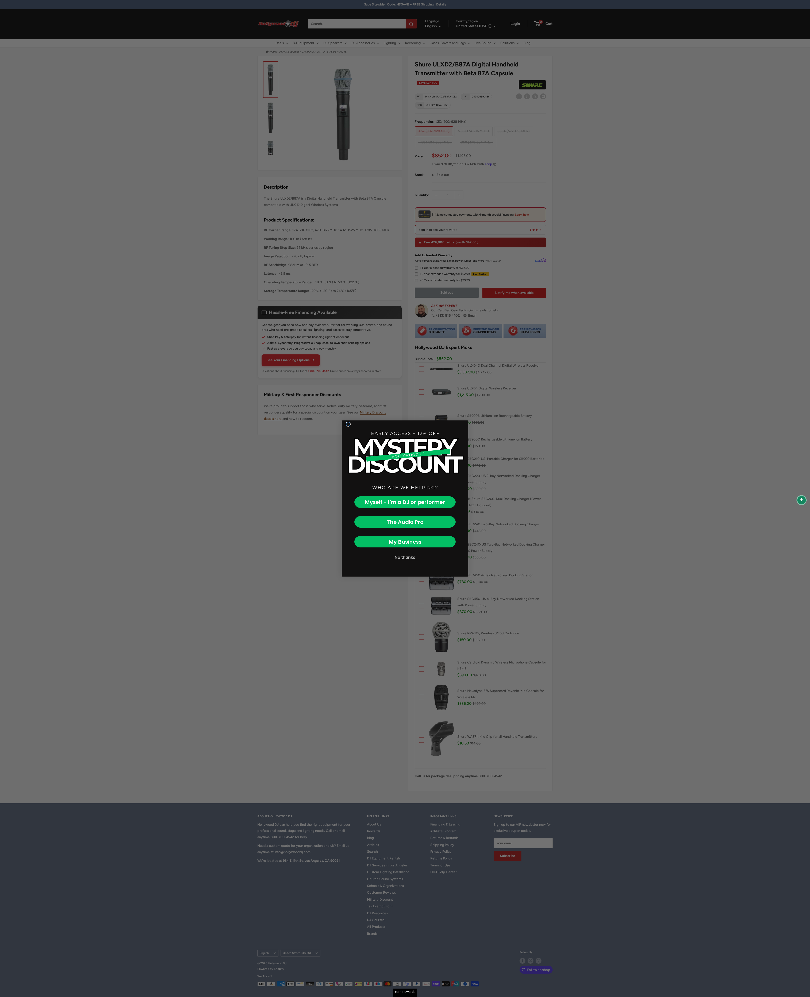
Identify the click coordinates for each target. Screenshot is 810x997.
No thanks (405, 557)
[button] (801, 500)
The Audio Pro (405, 522)
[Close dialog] (348, 424)
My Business (405, 542)
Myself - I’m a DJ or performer (405, 502)
